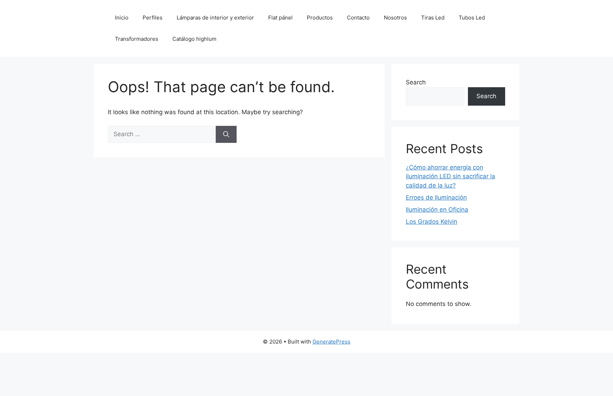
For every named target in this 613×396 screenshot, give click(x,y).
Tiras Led (432, 17)
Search (416, 82)
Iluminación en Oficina (437, 209)
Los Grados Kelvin (431, 221)
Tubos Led (472, 17)
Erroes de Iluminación (436, 197)
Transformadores (136, 38)
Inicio (121, 17)
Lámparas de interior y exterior (215, 17)
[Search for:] (162, 134)
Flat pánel (280, 17)
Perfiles (152, 17)
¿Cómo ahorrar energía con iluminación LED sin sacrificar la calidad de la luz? (450, 176)
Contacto (358, 17)
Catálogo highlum (194, 38)
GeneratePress (331, 341)
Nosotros (395, 17)
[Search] (226, 134)
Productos (320, 17)
